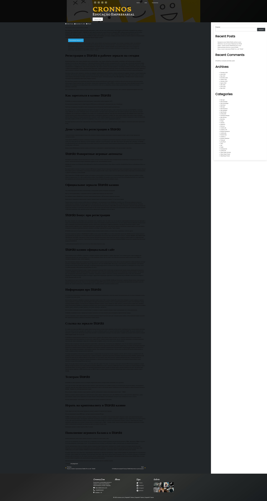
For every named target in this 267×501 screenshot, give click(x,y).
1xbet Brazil (222, 105)
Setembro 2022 (223, 81)
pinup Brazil (223, 141)
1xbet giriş (222, 106)
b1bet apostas (223, 117)
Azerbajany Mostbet (224, 115)
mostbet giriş (223, 133)
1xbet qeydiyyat (223, 110)
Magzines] (222, 124)
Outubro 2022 (223, 79)
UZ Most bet (223, 150)
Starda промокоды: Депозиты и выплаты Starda (228, 47)
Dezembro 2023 (224, 72)
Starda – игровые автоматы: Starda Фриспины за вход (229, 45)
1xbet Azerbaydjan (224, 103)
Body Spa (222, 119)
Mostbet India (223, 134)
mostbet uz (222, 136)
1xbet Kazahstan (224, 108)
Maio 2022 (222, 88)
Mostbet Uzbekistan (224, 138)
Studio (221, 147)
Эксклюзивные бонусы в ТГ (76, 40)
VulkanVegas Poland (225, 155)
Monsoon (222, 126)
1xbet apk (222, 99)
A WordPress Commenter (221, 60)
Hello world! (232, 60)
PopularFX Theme (129, 497)
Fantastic (222, 122)
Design (222, 120)
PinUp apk (222, 140)
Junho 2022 (223, 86)
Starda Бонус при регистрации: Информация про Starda (230, 43)
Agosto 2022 (223, 83)
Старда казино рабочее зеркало (101, 119)
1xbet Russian (223, 112)
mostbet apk (223, 127)
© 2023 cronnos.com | (119, 497)
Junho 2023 (222, 74)
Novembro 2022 (224, 77)
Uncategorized (74, 463)
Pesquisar (217, 27)
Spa (221, 145)
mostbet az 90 (223, 129)
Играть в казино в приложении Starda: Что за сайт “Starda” (230, 49)
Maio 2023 (222, 76)
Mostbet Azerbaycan (225, 131)
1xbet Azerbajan (223, 101)
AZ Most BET (223, 113)
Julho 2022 (222, 84)
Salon (221, 143)
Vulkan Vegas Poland (225, 154)
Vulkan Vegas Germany (225, 152)
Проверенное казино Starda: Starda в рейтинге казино (229, 42)
